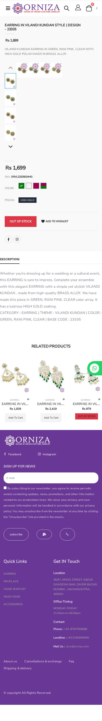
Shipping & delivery (18, 668)
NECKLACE (11, 581)
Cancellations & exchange (42, 661)
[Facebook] (8, 239)
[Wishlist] (28, 399)
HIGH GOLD (27, 200)
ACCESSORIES (13, 604)
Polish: (10, 200)
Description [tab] (9, 259)
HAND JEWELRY (15, 589)
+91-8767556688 (75, 629)
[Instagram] (17, 239)
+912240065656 (78, 637)
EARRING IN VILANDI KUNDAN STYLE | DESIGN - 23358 (15, 404)
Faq (71, 661)
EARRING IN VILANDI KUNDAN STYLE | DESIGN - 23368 (86, 404)
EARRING (14, 400)
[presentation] (23, 70)
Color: (9, 188)
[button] (66, 9)
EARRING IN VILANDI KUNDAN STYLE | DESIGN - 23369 (51, 404)
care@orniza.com (77, 646)
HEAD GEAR (12, 596)
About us (10, 661)
